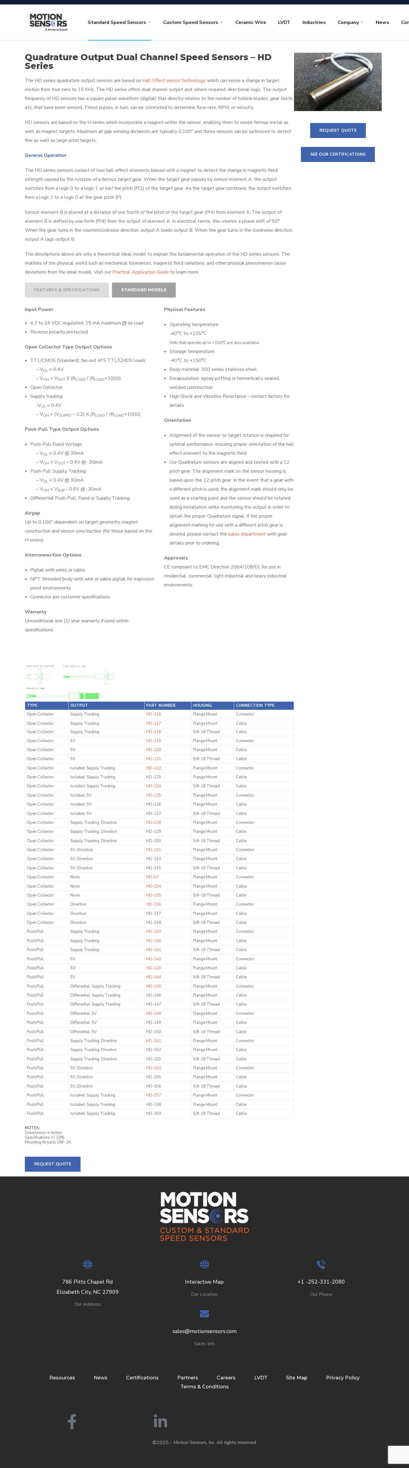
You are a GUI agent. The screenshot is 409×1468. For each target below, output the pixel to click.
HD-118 (153, 732)
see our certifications (338, 154)
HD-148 (153, 1013)
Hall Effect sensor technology (173, 80)
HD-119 (153, 741)
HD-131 (153, 850)
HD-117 (153, 723)
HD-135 (153, 895)
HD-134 (153, 886)
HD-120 (153, 750)
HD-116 (153, 714)
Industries (314, 22)
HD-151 (153, 1041)
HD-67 (152, 877)
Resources (62, 1378)
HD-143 (153, 968)
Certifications (142, 1378)
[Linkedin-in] (160, 1421)
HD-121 (153, 759)
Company (348, 22)
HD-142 (153, 959)
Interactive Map (204, 1281)
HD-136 (153, 904)
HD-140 (153, 941)
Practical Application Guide (140, 272)
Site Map (296, 1378)
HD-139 (153, 931)
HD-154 (153, 1068)
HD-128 (153, 822)
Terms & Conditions (205, 1387)
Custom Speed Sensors (190, 22)
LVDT (284, 22)
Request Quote (52, 1164)
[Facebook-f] (72, 1421)
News (382, 22)
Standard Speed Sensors (117, 22)
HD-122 (153, 768)
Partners (187, 1378)
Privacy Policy (343, 1378)
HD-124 (153, 786)
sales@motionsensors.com (204, 1331)
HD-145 (153, 986)
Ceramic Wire (250, 22)
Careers (226, 1378)
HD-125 (153, 795)
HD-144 (153, 977)
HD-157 (153, 1095)
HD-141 (153, 950)
